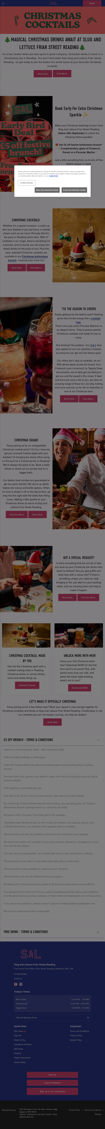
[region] (52, 181)
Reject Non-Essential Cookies (47, 190)
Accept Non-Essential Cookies (74, 190)
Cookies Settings (26, 183)
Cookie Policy (53, 176)
